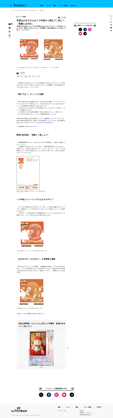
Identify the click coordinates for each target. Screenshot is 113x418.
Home (13, 10)
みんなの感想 (63, 17)
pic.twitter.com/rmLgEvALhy (45, 122)
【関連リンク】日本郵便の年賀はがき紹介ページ (31, 313)
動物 (18, 76)
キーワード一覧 (62, 410)
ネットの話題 (17, 10)
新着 (41, 5)
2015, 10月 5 (34, 126)
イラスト (38, 76)
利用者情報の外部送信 (85, 414)
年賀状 (26, 76)
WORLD (73, 5)
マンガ (48, 5)
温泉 (33, 76)
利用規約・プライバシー (86, 412)
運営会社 (82, 410)
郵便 (22, 76)
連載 (54, 5)
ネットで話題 (63, 5)
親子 (30, 76)
